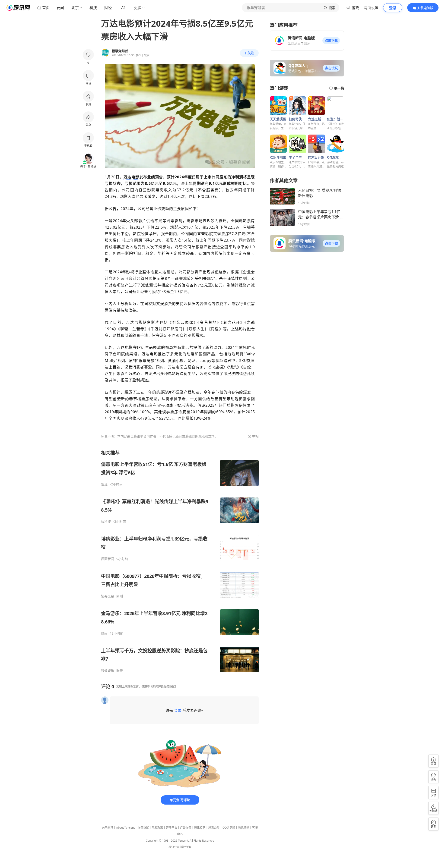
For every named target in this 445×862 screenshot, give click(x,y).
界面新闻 (107, 558)
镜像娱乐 (107, 670)
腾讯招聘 (199, 828)
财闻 (104, 633)
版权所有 (185, 847)
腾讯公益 (213, 828)
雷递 (104, 484)
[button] (331, 40)
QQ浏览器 (228, 828)
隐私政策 (157, 828)
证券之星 (107, 596)
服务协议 (143, 828)
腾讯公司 (174, 847)
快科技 (106, 521)
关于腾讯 (107, 828)
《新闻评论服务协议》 (164, 687)
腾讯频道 (243, 828)
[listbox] (180, 561)
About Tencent (125, 828)
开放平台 (171, 828)
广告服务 (185, 828)
